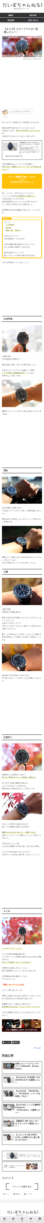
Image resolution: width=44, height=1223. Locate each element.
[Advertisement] (22, 83)
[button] (39, 607)
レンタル (8, 1042)
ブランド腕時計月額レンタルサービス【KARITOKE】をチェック (22, 179)
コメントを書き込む (22, 1186)
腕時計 (17, 1042)
